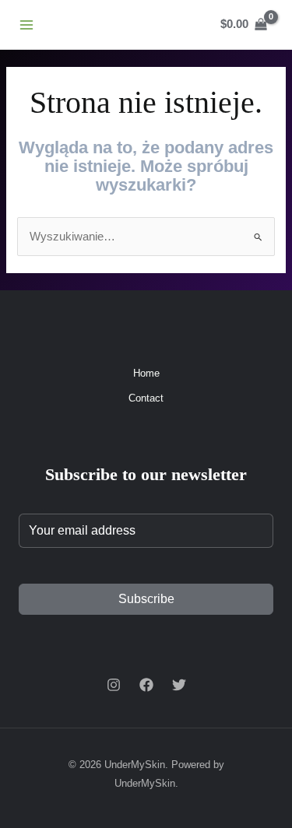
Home (146, 373)
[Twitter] (179, 685)
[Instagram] (114, 685)
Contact (146, 398)
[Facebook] (146, 685)
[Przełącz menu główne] (26, 24)
